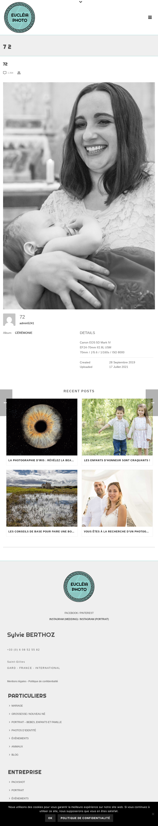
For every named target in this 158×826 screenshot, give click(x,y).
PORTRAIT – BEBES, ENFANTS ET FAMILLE (37, 722)
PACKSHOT (18, 782)
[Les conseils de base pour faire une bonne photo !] (41, 498)
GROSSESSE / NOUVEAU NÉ (28, 714)
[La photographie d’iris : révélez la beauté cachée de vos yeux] (41, 427)
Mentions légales (16, 681)
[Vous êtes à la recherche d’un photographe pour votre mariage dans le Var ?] (117, 498)
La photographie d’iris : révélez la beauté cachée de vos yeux (42, 460)
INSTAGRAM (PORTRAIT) (94, 619)
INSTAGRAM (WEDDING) (63, 619)
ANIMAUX (17, 746)
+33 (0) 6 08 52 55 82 (23, 649)
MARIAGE (17, 705)
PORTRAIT (18, 790)
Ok (50, 818)
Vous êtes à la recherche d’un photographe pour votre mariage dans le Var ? (118, 531)
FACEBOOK (71, 613)
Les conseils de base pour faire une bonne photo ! (42, 531)
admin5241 (27, 323)
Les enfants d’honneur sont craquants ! (117, 460)
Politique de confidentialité (43, 681)
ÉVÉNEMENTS (20, 738)
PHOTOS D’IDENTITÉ (24, 730)
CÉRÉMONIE (23, 332)
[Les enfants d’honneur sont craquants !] (117, 427)
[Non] (153, 814)
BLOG (15, 754)
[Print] (21, 73)
